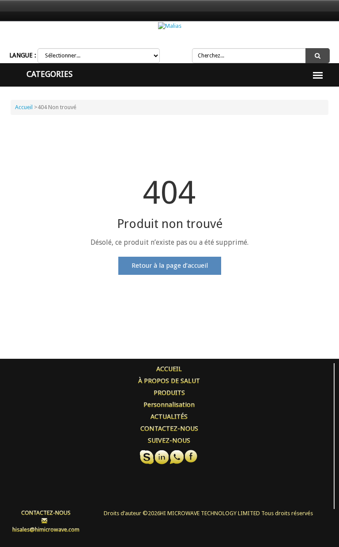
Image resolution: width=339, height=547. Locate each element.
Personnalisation (169, 405)
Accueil (24, 107)
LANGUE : (22, 55)
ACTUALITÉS (169, 417)
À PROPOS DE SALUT (169, 381)
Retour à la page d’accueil (170, 266)
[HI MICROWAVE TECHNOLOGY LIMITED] (169, 26)
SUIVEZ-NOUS (169, 440)
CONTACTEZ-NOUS (169, 429)
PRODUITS (169, 393)
